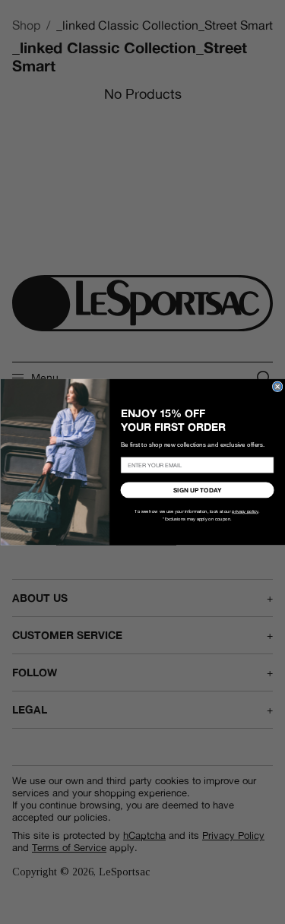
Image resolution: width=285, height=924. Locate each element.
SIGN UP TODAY (197, 490)
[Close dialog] (277, 386)
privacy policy (245, 511)
